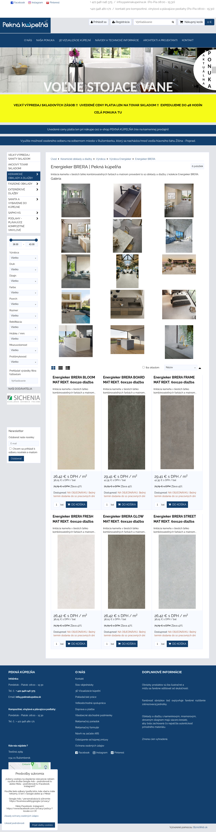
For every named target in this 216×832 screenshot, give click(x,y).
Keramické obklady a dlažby (20, 176)
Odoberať (16, 458)
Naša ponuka (45, 40)
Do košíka (77, 504)
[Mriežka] (53, 369)
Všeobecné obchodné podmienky (93, 715)
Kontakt (188, 40)
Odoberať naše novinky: (22, 437)
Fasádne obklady (20, 183)
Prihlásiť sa (99, 22)
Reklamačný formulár (87, 727)
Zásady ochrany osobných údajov (21, 816)
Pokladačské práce (85, 697)
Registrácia (122, 22)
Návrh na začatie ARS (87, 733)
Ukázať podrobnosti (14, 823)
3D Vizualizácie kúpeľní (75, 40)
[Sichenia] (23, 403)
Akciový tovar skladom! (18, 166)
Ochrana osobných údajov (89, 745)
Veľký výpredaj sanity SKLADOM (19, 156)
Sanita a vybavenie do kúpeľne (17, 203)
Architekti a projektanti (160, 40)
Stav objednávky (84, 684)
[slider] (10, 240)
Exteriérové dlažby (16, 191)
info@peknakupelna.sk (28, 697)
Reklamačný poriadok (87, 721)
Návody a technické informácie (117, 40)
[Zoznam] (60, 369)
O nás (28, 40)
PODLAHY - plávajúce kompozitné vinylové (16, 224)
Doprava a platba (84, 709)
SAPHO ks (14, 212)
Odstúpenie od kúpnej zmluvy (91, 739)
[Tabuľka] (67, 369)
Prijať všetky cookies (42, 825)
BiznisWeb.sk (200, 827)
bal (62, 504)
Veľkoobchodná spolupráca (90, 703)
